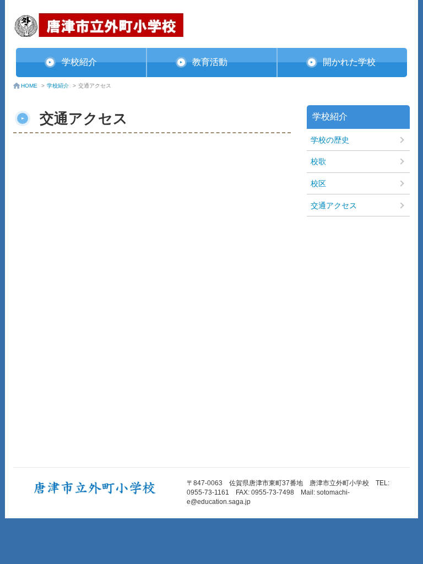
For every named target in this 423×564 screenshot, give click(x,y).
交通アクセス (334, 205)
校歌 (318, 161)
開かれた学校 (349, 62)
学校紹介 (79, 62)
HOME (29, 86)
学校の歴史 (330, 139)
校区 (318, 183)
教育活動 (209, 62)
